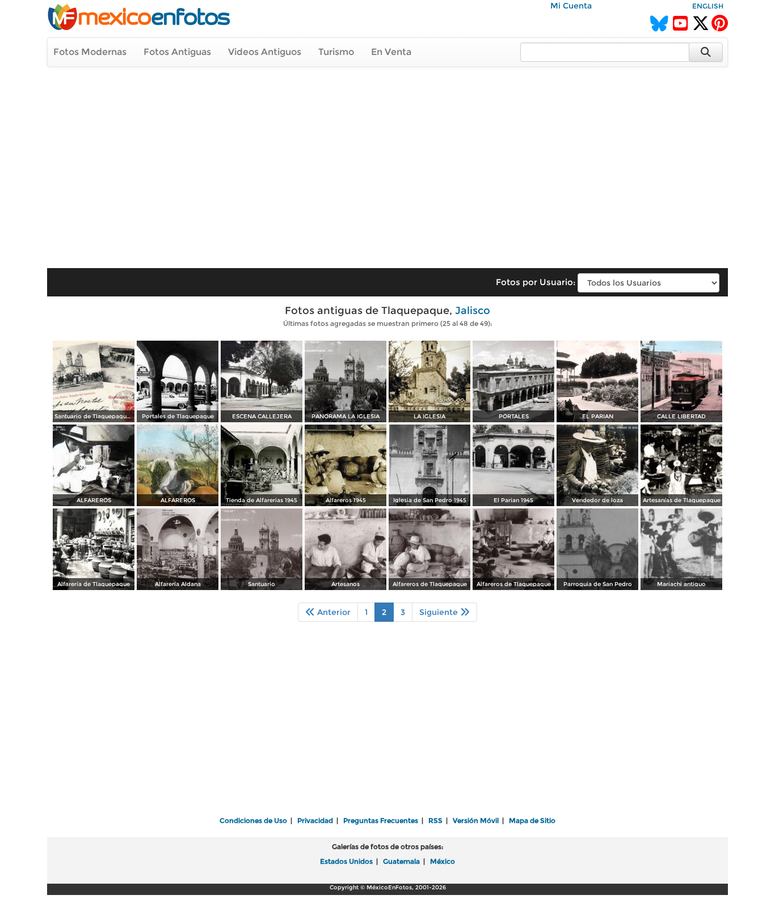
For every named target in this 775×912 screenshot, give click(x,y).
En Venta (391, 51)
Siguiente (439, 612)
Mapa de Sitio (532, 820)
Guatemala (401, 861)
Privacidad (315, 820)
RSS (435, 820)
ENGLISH (707, 6)
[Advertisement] (387, 162)
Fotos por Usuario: (535, 282)
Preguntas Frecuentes (380, 820)
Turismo (336, 51)
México (442, 861)
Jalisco (472, 310)
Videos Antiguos (264, 51)
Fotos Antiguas (177, 51)
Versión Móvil (476, 820)
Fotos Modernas (90, 51)
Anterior (333, 612)
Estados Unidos (346, 861)
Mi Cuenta (571, 6)
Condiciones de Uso (253, 820)
